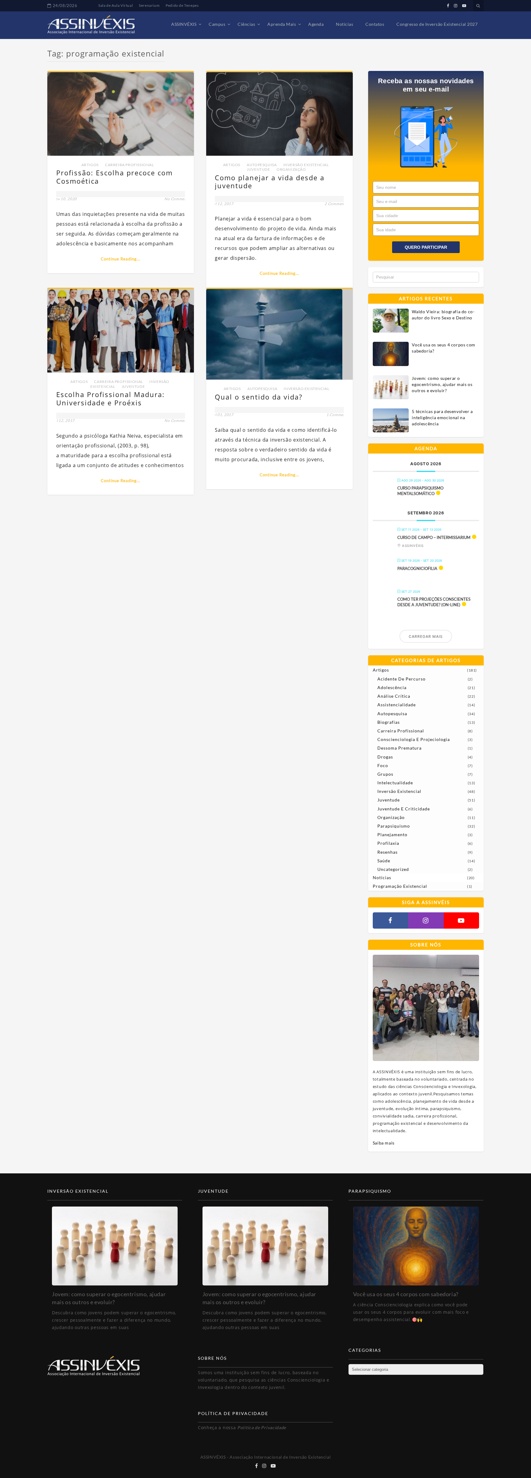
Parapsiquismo (393, 826)
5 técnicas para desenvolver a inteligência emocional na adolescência (442, 417)
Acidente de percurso (401, 678)
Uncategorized (393, 869)
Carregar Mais (426, 636)
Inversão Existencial (306, 164)
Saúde (383, 860)
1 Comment (336, 414)
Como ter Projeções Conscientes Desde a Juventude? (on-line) (433, 602)
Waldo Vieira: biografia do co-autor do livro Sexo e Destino (443, 314)
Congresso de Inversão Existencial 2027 (437, 24)
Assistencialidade (396, 704)
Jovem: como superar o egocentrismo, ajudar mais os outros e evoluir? (442, 384)
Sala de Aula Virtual (115, 5)
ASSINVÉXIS (183, 24)
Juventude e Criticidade (403, 808)
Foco (382, 765)
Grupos (385, 774)
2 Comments (335, 203)
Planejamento (392, 834)
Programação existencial (400, 886)
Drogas (385, 756)
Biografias (388, 722)
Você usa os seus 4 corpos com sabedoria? (443, 347)
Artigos (90, 164)
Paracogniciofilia (417, 568)
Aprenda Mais (281, 24)
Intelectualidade (395, 782)
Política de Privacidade (261, 1427)
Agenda (316, 24)
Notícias (344, 24)
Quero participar (426, 247)
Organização (291, 169)
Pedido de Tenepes (182, 5)
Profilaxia (388, 843)
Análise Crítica (393, 696)
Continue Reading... (120, 258)
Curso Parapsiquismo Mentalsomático (420, 491)
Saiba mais (384, 1142)
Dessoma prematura (399, 748)
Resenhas (387, 852)
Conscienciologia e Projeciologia (413, 739)
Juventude (258, 169)
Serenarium (149, 5)
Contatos (374, 24)
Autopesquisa (262, 164)
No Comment (176, 199)
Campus (217, 24)
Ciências (246, 24)
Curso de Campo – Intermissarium (433, 537)
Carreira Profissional (129, 164)
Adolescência (392, 687)
